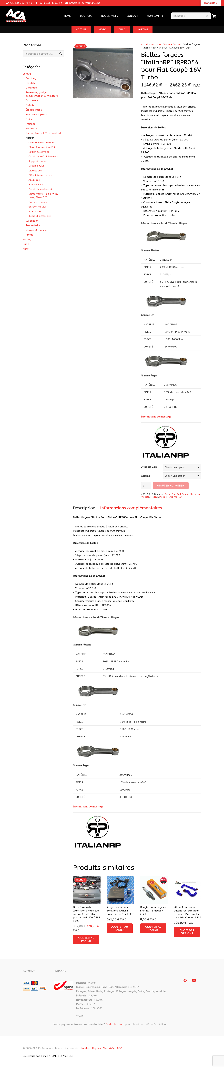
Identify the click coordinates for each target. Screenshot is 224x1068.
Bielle (168, 494)
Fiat (174, 494)
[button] (120, 15)
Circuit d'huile (36, 165)
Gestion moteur (37, 206)
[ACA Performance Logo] (16, 16)
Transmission (33, 225)
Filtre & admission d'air (42, 147)
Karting (27, 239)
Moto (26, 248)
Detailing (31, 78)
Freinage (30, 123)
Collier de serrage (39, 151)
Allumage (34, 179)
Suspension (32, 220)
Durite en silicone (38, 202)
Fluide (29, 119)
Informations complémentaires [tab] (131, 508)
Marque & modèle (36, 230)
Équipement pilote (36, 114)
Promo (29, 234)
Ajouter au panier (170, 485)
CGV (119, 1048)
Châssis (30, 105)
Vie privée (109, 1048)
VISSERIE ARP (149, 467)
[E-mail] (194, 980)
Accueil (145, 44)
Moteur (178, 44)
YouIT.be (68, 1056)
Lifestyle (31, 83)
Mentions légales (91, 1048)
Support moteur (38, 161)
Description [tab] (84, 508)
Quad (26, 244)
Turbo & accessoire (40, 216)
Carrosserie (32, 100)
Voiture (168, 44)
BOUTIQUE (156, 44)
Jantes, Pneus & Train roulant (43, 133)
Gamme (145, 475)
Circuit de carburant (40, 189)
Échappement (34, 109)
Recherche (60, 53)
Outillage (31, 87)
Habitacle (31, 128)
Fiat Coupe (183, 494)
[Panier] (214, 16)
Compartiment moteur (42, 142)
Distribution (35, 170)
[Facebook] (185, 980)
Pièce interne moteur (170, 497)
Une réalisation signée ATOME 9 (41, 1056)
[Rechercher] (207, 15)
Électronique (36, 184)
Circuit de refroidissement (43, 156)
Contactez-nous (115, 1024)
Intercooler (35, 211)
